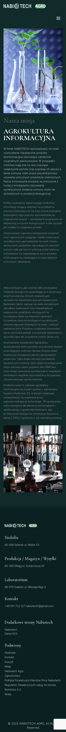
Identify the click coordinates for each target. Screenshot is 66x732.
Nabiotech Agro (14, 671)
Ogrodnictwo (12, 675)
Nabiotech (11, 629)
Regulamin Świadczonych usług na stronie (30, 685)
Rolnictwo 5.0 (13, 689)
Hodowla (10, 652)
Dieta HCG (11, 633)
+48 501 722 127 (15, 606)
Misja (8, 666)
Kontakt (9, 657)
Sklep (8, 694)
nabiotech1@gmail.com (40, 606)
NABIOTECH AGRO (31, 723)
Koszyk (9, 662)
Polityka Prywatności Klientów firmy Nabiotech (33, 680)
